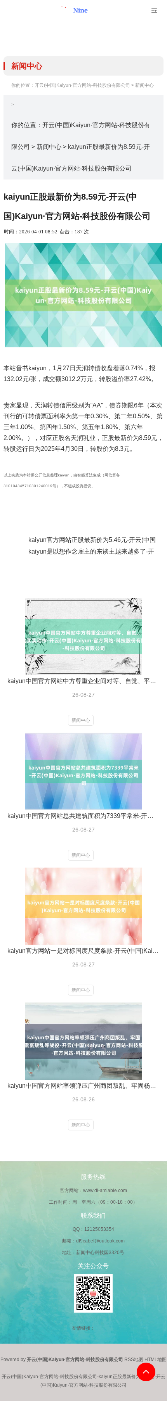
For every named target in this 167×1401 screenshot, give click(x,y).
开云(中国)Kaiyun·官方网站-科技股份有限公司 (82, 85)
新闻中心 (144, 85)
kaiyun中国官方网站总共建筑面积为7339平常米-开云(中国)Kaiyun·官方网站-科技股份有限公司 (83, 816)
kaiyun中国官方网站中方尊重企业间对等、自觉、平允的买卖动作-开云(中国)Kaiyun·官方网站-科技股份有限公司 (83, 681)
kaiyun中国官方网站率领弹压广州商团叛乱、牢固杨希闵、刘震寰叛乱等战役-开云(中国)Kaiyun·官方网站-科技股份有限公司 (83, 1085)
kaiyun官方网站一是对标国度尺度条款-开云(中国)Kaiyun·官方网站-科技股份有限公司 (83, 950)
